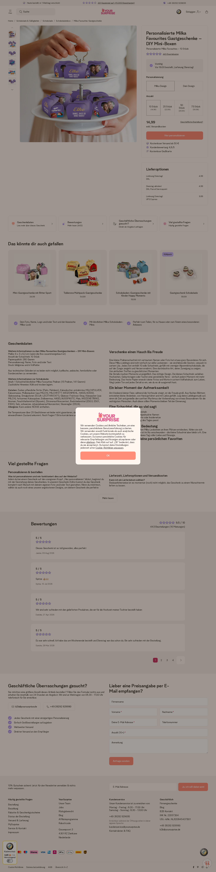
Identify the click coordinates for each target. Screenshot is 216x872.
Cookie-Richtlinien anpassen (109, 447)
